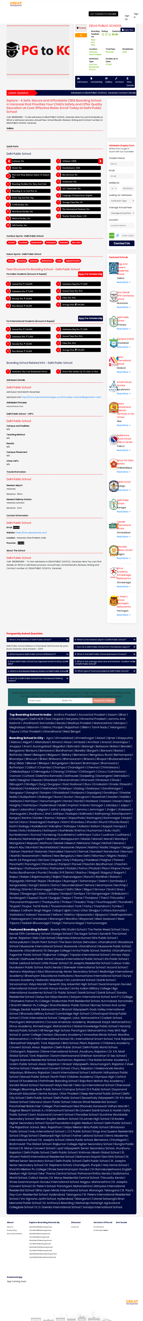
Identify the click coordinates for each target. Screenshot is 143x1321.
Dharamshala (69, 780)
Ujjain (67, 910)
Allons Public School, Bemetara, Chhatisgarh (96, 1140)
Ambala (79, 742)
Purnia (42, 872)
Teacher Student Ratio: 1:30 (74, 216)
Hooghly (15, 805)
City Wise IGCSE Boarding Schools (40, 1250)
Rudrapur (55, 881)
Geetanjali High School (55, 1136)
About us (10, 1227)
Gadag (79, 788)
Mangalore (17, 843)
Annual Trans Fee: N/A (72, 291)
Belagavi (39, 755)
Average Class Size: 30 (72, 202)
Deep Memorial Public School (101, 1094)
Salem (103, 881)
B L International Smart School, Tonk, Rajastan (102, 1039)
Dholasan (102, 780)
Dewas (37, 780)
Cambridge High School (72, 1014)
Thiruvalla (116, 898)
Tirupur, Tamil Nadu (35, 906)
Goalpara (77, 793)
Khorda (92, 822)
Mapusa (32, 843)
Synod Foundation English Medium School (74, 1123)
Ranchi (89, 877)
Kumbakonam (19, 835)
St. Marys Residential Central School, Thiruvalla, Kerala (87, 1178)
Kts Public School (116, 959)
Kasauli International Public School (79, 959)
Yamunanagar (97, 923)
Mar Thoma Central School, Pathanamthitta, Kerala (74, 1173)
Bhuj (12, 763)
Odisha (46, 727)
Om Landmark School (80, 980)
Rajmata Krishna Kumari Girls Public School (87, 938)
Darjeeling (87, 776)
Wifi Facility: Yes (19, 225)
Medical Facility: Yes (21, 218)
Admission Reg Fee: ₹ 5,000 (74, 284)
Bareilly (80, 750)
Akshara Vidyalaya (22, 972)
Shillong (14, 889)
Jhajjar (111, 809)
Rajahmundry (41, 877)
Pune (125, 868)
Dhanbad (50, 780)
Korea (13, 830)
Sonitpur (79, 894)
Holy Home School (115, 1165)
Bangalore (16, 750)
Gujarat (58, 719)
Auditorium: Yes (69, 181)
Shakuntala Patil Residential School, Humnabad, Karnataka (92, 1001)
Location (113, 219)
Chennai (93, 767)
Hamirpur (31, 801)
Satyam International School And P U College (102, 997)
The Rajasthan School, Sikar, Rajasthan (35, 1127)
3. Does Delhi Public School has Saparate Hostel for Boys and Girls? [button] (37, 662)
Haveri (117, 801)
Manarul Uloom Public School (50, 1102)
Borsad (76, 763)
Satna (55, 885)
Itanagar (97, 805)
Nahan (15, 851)
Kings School (29, 1136)
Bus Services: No (69, 175)
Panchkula (49, 864)
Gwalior (113, 797)
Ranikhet (102, 877)
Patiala (72, 868)
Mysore (81, 847)
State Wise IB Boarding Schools (39, 1234)
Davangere (104, 776)
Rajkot (57, 877)
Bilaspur (44, 763)
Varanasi (44, 915)
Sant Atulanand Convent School (51, 1115)
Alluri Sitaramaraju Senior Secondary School (67, 972)
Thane (77, 898)
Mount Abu (16, 847)
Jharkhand (30, 723)
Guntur (68, 797)
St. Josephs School (51, 1140)
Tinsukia (79, 902)
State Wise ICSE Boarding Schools (40, 1240)
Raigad (94, 872)
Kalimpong (102, 814)
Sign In (138, 15)
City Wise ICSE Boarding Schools (40, 1244)
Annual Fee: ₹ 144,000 (22, 284)
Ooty (66, 860)
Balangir (88, 746)
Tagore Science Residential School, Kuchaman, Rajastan (47, 1060)
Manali (97, 839)
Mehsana (83, 843)
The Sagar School (86, 934)
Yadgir (56, 923)
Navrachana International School (98, 976)
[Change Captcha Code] (117, 235)
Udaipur (15, 910)
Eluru (88, 784)
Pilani (105, 868)
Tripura (14, 731)
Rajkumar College (55, 955)
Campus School (74, 1089)
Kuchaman (95, 830)
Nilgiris (111, 856)
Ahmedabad (64, 738)
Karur (24, 822)
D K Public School (98, 1089)
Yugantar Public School (25, 955)
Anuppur (15, 746)
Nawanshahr (31, 856)
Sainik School (106, 980)
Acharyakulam (19, 942)
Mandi (108, 839)
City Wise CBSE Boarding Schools (40, 1230)
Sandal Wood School (23, 1085)
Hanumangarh (50, 801)
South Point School (44, 942)
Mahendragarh (34, 839)
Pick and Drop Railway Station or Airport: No (31, 176)
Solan (42, 894)
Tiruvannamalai (62, 906)
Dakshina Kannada (49, 776)
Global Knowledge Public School (95, 1026)
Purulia (53, 872)
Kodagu (24, 826)
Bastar (119, 750)
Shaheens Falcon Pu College (30, 1001)
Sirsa (120, 889)
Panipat (64, 864)
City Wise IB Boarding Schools (39, 1237)
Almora (57, 742)
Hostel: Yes (17, 168)
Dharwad (87, 780)
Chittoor (71, 772)
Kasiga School (62, 934)
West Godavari (105, 919)
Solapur (53, 894)
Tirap (90, 902)
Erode (114, 784)
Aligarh (28, 742)
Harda (67, 801)
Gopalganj (94, 793)
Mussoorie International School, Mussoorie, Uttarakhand (58, 946)
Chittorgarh (87, 772)
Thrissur (66, 902)
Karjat (126, 818)
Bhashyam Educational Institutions (49, 976)
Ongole (56, 860)
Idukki (62, 805)
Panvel (76, 864)
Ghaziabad (61, 793)
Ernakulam (100, 784)
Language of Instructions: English (77, 195)
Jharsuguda (17, 814)
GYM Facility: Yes (20, 204)
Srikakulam (119, 894)
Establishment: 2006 (71, 168)
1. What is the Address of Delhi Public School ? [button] (29, 639)
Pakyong (78, 860)
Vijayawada (84, 915)
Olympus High (104, 1077)
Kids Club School (44, 938)
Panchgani (32, 864)
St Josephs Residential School (90, 963)
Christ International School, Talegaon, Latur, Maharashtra (60, 1018)
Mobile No (114, 182)
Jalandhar (27, 809)
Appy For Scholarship (90, 274)
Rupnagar (71, 881)
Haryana (72, 719)
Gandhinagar (111, 788)
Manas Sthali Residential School (94, 1102)
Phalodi (94, 868)
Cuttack (28, 776)
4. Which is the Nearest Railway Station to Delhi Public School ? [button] (38, 671)
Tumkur (117, 906)
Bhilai (43, 759)
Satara (44, 885)
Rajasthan (72, 727)
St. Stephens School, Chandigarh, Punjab (73, 1165)
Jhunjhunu (35, 814)
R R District (67, 872)
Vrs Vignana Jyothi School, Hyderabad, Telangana (55, 1199)
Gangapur (16, 793)
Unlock (16, 527)
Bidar (20, 763)
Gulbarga (45, 797)
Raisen (24, 877)
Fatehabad (49, 788)
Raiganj (106, 872)
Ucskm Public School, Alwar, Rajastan (34, 1064)
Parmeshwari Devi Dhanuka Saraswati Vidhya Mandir (91, 1106)
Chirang (58, 772)
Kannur (50, 818)
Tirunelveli (125, 902)
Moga (96, 843)
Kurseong (49, 835)
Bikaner (32, 763)
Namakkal (56, 851)
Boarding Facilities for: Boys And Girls (29, 184)
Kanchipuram (121, 814)
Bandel (126, 746)
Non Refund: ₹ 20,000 (22, 306)
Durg (42, 784)
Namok (83, 851)
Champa (59, 767)
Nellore (47, 856)
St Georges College (57, 950)
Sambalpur (118, 881)
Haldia (124, 797)
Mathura (46, 843)
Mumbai (32, 847)
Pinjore (115, 868)
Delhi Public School (105, 26)
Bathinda (15, 755)
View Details (130, 83)
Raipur (13, 877)
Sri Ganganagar (98, 894)
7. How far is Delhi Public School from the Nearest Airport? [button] (102, 647)
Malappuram (70, 839)
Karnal (13, 822)
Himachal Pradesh (93, 719)
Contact (119, 81)
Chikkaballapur (19, 772)
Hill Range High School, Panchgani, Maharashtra (73, 1030)
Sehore (89, 885)
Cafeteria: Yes (18, 161)
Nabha (93, 847)
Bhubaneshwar (119, 759)
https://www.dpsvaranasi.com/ (31, 532)
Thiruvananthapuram (24, 902)
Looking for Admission (120, 195)
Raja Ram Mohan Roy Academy (101, 1081)
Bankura (31, 750)
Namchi (70, 851)
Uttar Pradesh (31, 731)
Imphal (73, 805)
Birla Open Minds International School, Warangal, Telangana (78, 1190)
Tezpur (66, 898)
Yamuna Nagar (73, 923)
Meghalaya (17, 727)
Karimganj (94, 818)
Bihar (122, 715)
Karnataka (47, 723)
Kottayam (50, 830)
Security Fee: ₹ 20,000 (22, 298)
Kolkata (84, 826)
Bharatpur (16, 759)
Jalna (54, 809)
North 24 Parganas (22, 860)
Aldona (16, 742)
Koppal (107, 826)
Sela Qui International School (94, 1085)
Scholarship (97, 81)
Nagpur (128, 847)
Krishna (80, 830)
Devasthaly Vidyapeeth (98, 1098)
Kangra (14, 818)
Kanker (38, 818)
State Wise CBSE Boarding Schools (40, 1227)
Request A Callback (104, 700)
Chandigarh (76, 767)
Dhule (115, 780)
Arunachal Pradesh (92, 715)
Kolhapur (70, 826)
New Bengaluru (64, 856)
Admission (82, 81)
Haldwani (16, 801)
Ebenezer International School (84, 967)
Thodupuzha (50, 902)
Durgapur (54, 784)
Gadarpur (93, 788)
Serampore (104, 885)
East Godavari (73, 784)
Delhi (12, 780)
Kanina (26, 818)
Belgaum (53, 755)
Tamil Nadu (100, 727)
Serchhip (120, 885)
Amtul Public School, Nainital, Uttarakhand (101, 950)
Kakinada (86, 814)
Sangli (33, 885)
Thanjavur (91, 898)
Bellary (67, 755)
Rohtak (31, 881)
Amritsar (93, 742)
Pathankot (57, 868)
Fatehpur (65, 788)
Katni (65, 822)
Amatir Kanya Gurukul (54, 988)
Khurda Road (118, 822)
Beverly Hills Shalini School (68, 929)
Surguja (54, 898)
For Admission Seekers (101, 1230)
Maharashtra (103, 723)
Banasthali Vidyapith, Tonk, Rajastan (36, 1043)
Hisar (127, 801)
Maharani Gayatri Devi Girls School (100, 1157)
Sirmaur (99, 889)
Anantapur (120, 742)
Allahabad (42, 742)
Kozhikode (66, 830)
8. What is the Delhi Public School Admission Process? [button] (101, 654)
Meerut (70, 843)
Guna (58, 797)
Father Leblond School (24, 963)
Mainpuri (53, 839)
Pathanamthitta (36, 868)
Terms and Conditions (14, 1234)
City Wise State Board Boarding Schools (42, 1257)
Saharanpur (88, 881)
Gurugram (82, 797)
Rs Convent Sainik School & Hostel (98, 1110)
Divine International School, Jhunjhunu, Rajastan (74, 1051)
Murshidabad (49, 847)
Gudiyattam (28, 797)
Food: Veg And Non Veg (23, 198)
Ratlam (115, 877)
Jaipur (124, 805)
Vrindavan (40, 919)
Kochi (13, 826)
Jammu (81, 809)
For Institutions (99, 1227)
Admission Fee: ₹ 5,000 (22, 291)
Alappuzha (125, 738)
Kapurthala (77, 818)
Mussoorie (67, 847)
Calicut (31, 767)
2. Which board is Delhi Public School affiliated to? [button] (32, 654)
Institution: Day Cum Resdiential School (29, 371)
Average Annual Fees (120, 207)
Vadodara (16, 915)
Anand (106, 742)
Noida (122, 856)
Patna (83, 868)
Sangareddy (18, 885)
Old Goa (43, 860)
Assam (112, 715)
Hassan (106, 801)
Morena (119, 843)
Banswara (47, 750)
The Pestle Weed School (104, 929)
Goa (48, 719)
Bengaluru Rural (101, 755)
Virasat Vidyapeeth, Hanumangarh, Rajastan (93, 1064)
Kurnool (36, 835)
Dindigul (31, 784)
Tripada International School (89, 955)
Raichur (81, 872)
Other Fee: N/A (69, 298)
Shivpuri (59, 889)
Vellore (57, 915)
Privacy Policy (12, 1230)
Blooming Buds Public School (41, 1089)
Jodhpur (58, 814)
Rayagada (16, 881)
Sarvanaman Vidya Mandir (28, 984)
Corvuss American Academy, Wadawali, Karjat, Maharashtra (88, 1022)
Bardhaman (64, 750)
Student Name (117, 158)
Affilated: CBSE (69, 161)
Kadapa (72, 814)
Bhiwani (89, 759)
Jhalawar (124, 809)
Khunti (103, 822)
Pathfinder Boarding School (59, 1081)
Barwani (106, 750)
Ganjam (45, 793)
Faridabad (32, 788)
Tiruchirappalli (106, 902)
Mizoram (33, 727)
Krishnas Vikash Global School (99, 1152)
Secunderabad (72, 885)
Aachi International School (70, 1072)
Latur (97, 835)
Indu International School (46, 1131)
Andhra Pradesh (65, 715)
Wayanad (86, 919)
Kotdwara (34, 830)
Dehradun (121, 776)
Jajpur (13, 809)
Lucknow (108, 835)
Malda (85, 839)
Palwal (118, 860)
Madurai (15, 839)
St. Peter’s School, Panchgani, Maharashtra (62, 1186)
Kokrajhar (55, 826)
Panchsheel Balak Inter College (30, 1106)
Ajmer (111, 738)
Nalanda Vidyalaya (49, 980)
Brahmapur (91, 763)
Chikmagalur (41, 772)
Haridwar (91, 801)
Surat (43, 898)
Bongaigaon (60, 763)
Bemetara (81, 755)
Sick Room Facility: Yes (22, 211)
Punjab (58, 727)
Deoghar (24, 780)
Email (112, 170)
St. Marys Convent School (38, 1148)
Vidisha (69, 915)
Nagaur (115, 847)
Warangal (56, 919)
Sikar (78, 889)
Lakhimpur (84, 835)
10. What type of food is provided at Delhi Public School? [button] (102, 671)
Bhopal (101, 759)
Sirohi (111, 889)
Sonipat (66, 894)
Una (76, 910)
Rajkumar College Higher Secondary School (82, 1144)
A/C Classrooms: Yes (71, 188)
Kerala (61, 723)
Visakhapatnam (121, 915)
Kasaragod (38, 822)
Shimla (27, 889)
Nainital (27, 851)
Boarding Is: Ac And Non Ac (24, 191)
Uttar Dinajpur (90, 910)
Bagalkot (59, 746)
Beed (27, 755)
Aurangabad (42, 746)
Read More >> (124, 282)
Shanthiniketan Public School (69, 1005)
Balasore (102, 746)
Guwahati (98, 797)
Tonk (78, 906)
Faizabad (15, 788)
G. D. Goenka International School (58, 1207)
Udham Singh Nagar (37, 910)
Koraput (119, 826)
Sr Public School (65, 993)
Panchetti (16, 864)
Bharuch (32, 759)
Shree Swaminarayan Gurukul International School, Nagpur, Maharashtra (59, 1182)
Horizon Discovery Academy (62, 1035)
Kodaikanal (39, 826)
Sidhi (70, 889)
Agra (49, 738)
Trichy (87, 906)
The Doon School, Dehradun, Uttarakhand (87, 942)
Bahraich (73, 746)
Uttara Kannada (114, 910)
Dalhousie (71, 776)
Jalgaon (42, 809)
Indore (84, 805)
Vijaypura (101, 915)
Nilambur (98, 856)
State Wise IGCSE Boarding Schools (41, 1247)
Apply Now (128, 30)
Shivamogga (43, 889)
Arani (27, 746)
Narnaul (127, 851)
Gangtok (32, 793)
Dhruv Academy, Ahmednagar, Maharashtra (40, 1026)
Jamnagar (96, 809)
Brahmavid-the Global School (30, 1144)
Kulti (116, 830)
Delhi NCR (36, 719)
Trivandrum (102, 906)
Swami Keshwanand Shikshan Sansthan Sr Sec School (88, 1056)
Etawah (125, 784)
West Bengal (71, 731)
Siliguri (88, 889)
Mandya (120, 839)
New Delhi (83, 856)
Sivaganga (29, 894)
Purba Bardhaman (22, 872)
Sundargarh (17, 898)
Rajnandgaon (72, 877)
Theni (104, 898)
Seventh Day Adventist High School (73, 984)
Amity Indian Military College (90, 988)
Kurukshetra (66, 835)
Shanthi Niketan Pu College (29, 1005)
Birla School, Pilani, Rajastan (81, 1043)
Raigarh (119, 872)
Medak (58, 843)
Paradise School (87, 1115)
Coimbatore (116, 772)
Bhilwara (55, 759)
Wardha (71, 919)
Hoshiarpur (30, 805)
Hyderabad (48, 805)
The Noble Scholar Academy (107, 1060)
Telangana (117, 727)
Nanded (96, 851)
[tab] (38, 639)
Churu (102, 772)
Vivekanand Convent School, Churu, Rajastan (62, 1068)
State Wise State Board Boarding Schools (43, 1254)
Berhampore (123, 755)
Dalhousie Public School (37, 959)
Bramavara (109, 763)
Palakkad (92, 860)
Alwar (68, 742)
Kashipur (54, 822)
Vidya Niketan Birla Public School (86, 1127)
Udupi (57, 910)
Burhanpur (16, 767)
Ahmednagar (84, 738)
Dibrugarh (16, 784)
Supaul (33, 898)
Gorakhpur (110, 793)
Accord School (117, 967)
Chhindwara (109, 767)
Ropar (42, 881)
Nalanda (41, 851)
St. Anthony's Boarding (58, 1203)
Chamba (44, 767)
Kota (22, 830)
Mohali (106, 843)
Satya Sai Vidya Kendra (52, 997)
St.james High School (94, 1119)
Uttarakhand (52, 731)
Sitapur (14, 894)
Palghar (106, 860)
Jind (47, 814)
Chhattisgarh (18, 719)
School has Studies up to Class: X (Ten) (80, 371)
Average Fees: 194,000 (73, 304)
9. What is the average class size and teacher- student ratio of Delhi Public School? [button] (104, 662)
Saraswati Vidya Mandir (56, 1085)
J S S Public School (78, 1131)
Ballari (114, 746)
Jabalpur (112, 805)
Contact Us (122, 243)
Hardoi (78, 801)
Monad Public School (35, 1077)
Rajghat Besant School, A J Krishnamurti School (41, 1110)
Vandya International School (102, 1207)
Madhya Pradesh (80, 723)
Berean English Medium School (57, 1119)
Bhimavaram (72, 759)
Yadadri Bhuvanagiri (35, 923)
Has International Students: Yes (75, 209)
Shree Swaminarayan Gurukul (68, 1169)
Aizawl (100, 738)
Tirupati (14, 906)
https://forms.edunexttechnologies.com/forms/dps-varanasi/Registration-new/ (61, 397)
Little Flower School (55, 963)
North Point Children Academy (72, 1077)
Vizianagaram (21, 919)
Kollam (95, 826)
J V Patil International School (49, 1039)
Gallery (108, 81)
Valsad (31, 915)
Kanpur (62, 818)
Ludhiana (122, 835)
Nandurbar (111, 851)
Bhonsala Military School (37, 1014)
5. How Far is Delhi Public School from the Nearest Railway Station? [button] (35, 679)
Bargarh (93, 750)
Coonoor (15, 776)
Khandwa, (78, 822)
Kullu (108, 830)
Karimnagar (111, 818)
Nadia (104, 847)
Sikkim (85, 727)
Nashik (15, 856)
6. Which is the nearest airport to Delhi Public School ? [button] (100, 639)
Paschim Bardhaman (98, 864)
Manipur (120, 723)
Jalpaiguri (67, 809)
